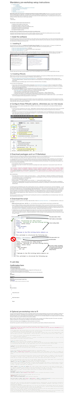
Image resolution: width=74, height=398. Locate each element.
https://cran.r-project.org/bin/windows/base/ (19, 48)
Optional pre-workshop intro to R (18, 12)
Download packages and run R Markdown (19, 8)
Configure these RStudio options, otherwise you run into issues (23, 7)
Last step (14, 10)
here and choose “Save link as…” (43, 200)
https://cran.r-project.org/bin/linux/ (18, 50)
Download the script (16, 9)
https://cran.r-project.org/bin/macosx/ (18, 49)
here (21, 208)
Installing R (17, 5)
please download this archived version (41, 84)
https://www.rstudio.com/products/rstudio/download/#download (25, 78)
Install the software (15, 4)
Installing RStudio (18, 6)
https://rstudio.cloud (20, 90)
